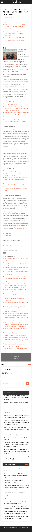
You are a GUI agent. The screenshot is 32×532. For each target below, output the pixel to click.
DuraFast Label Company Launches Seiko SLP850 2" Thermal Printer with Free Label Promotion (16, 344)
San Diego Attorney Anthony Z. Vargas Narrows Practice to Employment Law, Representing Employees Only (15, 298)
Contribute (7, 530)
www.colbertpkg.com (19, 229)
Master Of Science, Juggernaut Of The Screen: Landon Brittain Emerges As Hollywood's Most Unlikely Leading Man (17, 179)
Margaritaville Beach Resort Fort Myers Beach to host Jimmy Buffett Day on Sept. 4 (17, 290)
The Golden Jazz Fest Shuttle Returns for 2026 (14, 492)
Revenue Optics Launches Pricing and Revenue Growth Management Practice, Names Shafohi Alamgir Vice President (16, 469)
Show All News (6, 246)
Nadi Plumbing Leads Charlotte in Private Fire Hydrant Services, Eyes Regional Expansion (16, 171)
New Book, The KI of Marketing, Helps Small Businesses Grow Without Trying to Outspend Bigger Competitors (17, 33)
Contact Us (28, 530)
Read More (5, 374)
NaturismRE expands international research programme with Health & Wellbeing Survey (17, 113)
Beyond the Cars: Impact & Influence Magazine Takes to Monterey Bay (16, 329)
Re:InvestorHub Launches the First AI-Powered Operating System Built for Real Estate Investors (15, 120)
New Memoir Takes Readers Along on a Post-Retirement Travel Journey (15, 311)
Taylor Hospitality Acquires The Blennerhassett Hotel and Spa (16, 303)
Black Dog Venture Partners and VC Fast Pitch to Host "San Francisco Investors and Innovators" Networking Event (17, 188)
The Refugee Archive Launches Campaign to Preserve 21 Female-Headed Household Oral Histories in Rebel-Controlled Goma (16, 273)
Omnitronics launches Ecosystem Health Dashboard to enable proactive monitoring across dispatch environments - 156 (16, 404)
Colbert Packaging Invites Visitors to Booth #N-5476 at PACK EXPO (15, 12)
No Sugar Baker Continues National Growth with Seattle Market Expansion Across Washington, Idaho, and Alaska (16, 263)
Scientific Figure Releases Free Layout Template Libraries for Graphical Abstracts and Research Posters (16, 347)
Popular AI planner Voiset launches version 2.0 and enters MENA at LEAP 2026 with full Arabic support (16, 104)
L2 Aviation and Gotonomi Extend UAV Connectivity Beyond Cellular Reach (16, 117)
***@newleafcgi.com (7, 235)
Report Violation (19, 246)
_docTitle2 (16, 358)
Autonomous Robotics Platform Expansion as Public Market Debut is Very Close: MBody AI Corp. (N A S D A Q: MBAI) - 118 (16, 451)
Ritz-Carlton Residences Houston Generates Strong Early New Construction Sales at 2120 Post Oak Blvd (16, 259)
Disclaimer (12, 246)
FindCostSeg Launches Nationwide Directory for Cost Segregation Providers (17, 174)
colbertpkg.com (13, 64)
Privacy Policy (22, 530)
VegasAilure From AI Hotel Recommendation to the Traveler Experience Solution (16, 268)
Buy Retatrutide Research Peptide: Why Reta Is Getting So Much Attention (15, 294)
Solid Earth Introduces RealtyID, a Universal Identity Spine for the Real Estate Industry (16, 307)
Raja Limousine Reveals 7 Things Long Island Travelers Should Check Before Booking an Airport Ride (16, 184)
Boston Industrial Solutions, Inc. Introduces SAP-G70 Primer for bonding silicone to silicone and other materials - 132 (15, 411)
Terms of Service (14, 530)
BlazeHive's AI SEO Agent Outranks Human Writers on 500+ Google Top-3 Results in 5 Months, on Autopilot (17, 314)
